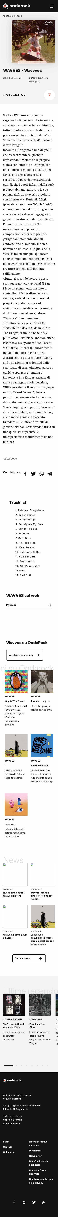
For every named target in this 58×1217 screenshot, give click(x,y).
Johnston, (34, 367)
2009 (19, 16)
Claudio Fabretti (12, 1098)
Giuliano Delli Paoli (16, 95)
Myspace (11, 605)
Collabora (8, 1152)
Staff (6, 1141)
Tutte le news (22, 958)
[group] (14, 1018)
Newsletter (35, 1156)
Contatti (7, 1147)
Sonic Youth (11, 140)
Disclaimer (35, 1150)
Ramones (9, 377)
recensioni (9, 16)
